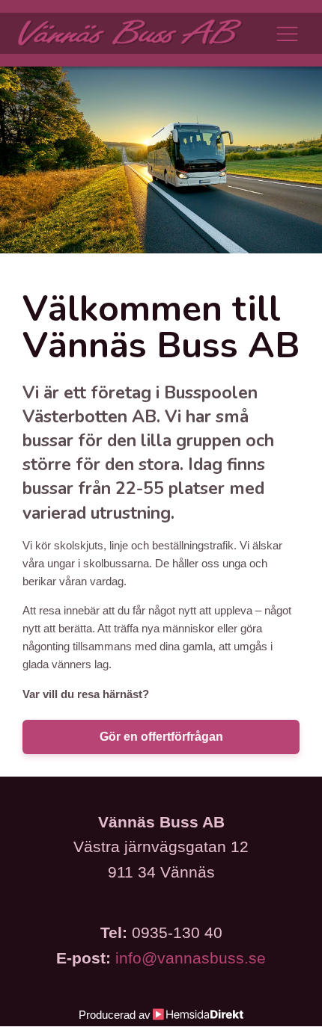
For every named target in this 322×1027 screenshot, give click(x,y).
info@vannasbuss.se (190, 957)
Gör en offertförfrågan (161, 736)
